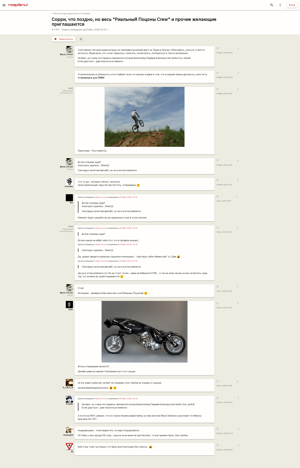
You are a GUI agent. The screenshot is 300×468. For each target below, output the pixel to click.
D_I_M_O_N (68, 387)
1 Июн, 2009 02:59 (224, 291)
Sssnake (69, 186)
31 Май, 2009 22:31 (224, 185)
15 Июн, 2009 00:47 (97, 29)
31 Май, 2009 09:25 (224, 53)
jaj (84, 29)
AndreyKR (68, 435)
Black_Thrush (66, 54)
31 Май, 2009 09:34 (224, 77)
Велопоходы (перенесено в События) (71, 13)
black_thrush (101, 197)
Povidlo (69, 404)
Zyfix (70, 309)
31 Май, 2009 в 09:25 (129, 399)
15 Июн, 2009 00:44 (224, 433)
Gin (71, 202)
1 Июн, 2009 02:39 (224, 232)
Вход (292, 5)
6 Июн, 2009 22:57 (224, 308)
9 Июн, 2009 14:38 (224, 386)
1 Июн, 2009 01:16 (223, 201)
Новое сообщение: (72, 29)
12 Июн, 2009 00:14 (224, 402)
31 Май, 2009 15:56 (224, 94)
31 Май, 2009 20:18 (224, 165)
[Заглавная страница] (18, 2)
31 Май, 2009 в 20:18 (128, 197)
